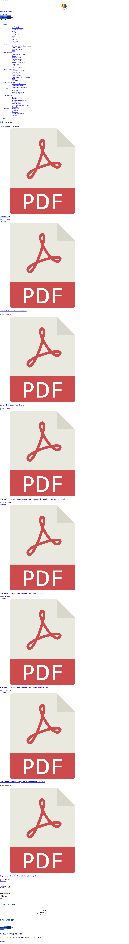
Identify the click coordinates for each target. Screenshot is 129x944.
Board (14, 36)
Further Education (17, 61)
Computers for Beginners (19, 54)
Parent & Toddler (17, 72)
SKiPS (13, 51)
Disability (5, 89)
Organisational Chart (18, 34)
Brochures (15, 112)
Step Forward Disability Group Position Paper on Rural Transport (22, 593)
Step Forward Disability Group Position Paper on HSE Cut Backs (22, 782)
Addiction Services (17, 98)
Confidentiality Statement (19, 87)
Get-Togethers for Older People (21, 46)
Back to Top (2, 941)
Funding (14, 39)
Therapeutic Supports (9, 82)
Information (15, 90)
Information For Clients (19, 84)
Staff (13, 31)
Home (2, 126)
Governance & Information (11, 108)
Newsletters (15, 110)
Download (3, 221)
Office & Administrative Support (21, 105)
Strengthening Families (18, 70)
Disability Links (16, 94)
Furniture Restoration (18, 62)
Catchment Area (17, 29)
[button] (4, 20)
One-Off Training (17, 67)
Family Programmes (9, 69)
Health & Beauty (17, 57)
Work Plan (15, 41)
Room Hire (15, 107)
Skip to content (4, 0)
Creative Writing (17, 59)
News (4, 118)
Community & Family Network (21, 77)
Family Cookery (16, 75)
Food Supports (16, 102)
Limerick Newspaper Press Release (12, 405)
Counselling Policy (17, 85)
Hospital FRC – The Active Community (13, 311)
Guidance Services (17, 66)
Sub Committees (17, 38)
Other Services (7, 95)
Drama (14, 56)
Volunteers (15, 33)
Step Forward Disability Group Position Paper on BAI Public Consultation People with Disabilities (33, 499)
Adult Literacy (16, 64)
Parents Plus (15, 74)
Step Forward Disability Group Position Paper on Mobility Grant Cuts (24, 687)
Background (15, 26)
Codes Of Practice (17, 28)
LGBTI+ (14, 97)
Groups (5, 44)
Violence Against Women (19, 100)
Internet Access (16, 103)
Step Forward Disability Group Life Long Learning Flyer (19, 876)
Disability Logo (5, 216)
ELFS (13, 79)
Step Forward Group (18, 92)
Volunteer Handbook (18, 113)
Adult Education (7, 52)
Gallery (14, 42)
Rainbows (15, 80)
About (5, 24)
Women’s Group (17, 49)
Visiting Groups (16, 47)
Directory (15, 115)
